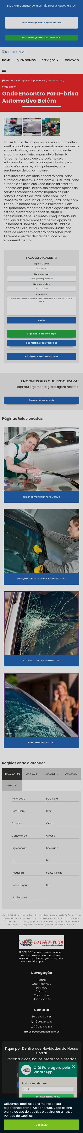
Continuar (41, 1124)
